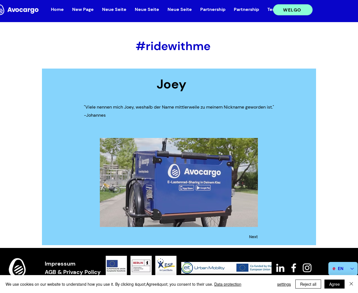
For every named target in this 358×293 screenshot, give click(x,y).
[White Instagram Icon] (307, 268)
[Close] (351, 284)
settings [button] (284, 284)
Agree (334, 284)
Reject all (308, 284)
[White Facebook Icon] (294, 268)
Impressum (60, 263)
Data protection (227, 284)
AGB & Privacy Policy (73, 272)
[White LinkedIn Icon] (280, 268)
